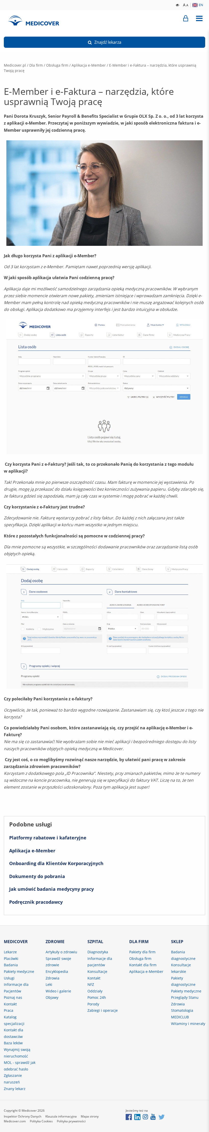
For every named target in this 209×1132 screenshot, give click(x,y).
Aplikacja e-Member (89, 65)
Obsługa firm (57, 65)
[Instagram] (145, 1116)
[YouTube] (153, 1116)
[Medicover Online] (186, 18)
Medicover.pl (15, 65)
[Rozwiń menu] (199, 18)
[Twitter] (162, 1116)
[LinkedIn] (137, 1116)
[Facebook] (129, 1116)
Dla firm (36, 65)
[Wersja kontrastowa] (177, 4)
